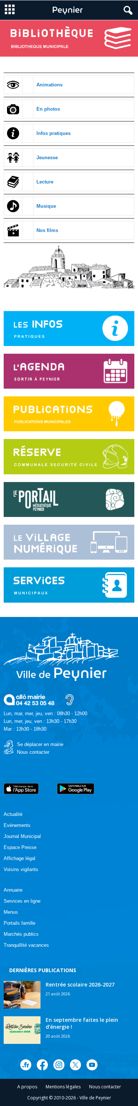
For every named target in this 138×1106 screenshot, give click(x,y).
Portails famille (19, 923)
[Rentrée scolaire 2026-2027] (22, 995)
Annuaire (13, 890)
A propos (27, 1087)
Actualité (13, 814)
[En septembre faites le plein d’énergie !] (22, 1030)
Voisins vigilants (21, 869)
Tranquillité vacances (26, 945)
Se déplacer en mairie (40, 744)
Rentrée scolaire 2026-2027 (80, 984)
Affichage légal (19, 858)
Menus (11, 912)
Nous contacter (33, 752)
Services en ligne (22, 901)
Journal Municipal (22, 836)
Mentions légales (63, 1087)
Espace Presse (20, 847)
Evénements (17, 825)
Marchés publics (21, 934)
